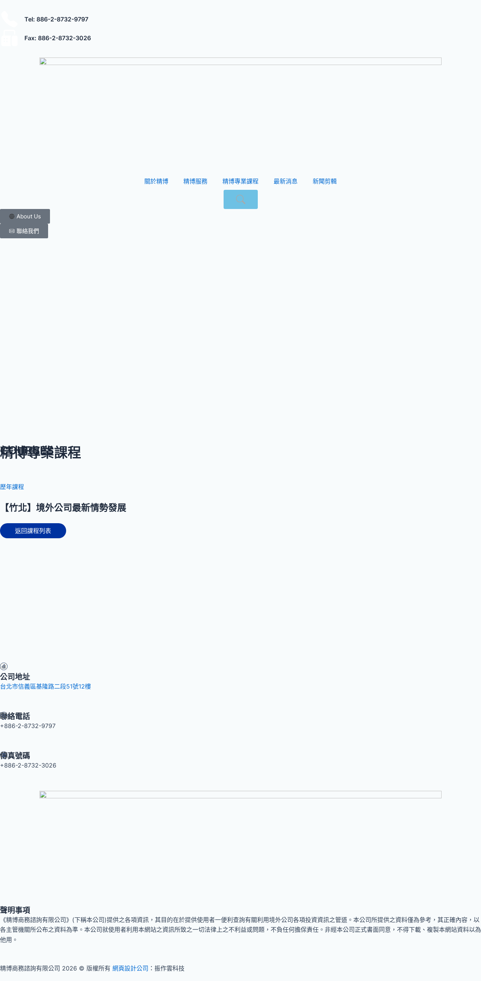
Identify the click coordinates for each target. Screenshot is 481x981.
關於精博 (156, 181)
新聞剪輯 (325, 181)
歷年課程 (12, 486)
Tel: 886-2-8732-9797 (56, 19)
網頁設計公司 (130, 968)
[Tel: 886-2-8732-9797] (9, 19)
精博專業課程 (240, 181)
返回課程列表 (33, 530)
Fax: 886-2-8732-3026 (57, 38)
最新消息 (286, 181)
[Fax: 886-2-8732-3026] (9, 38)
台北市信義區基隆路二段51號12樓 (45, 686)
